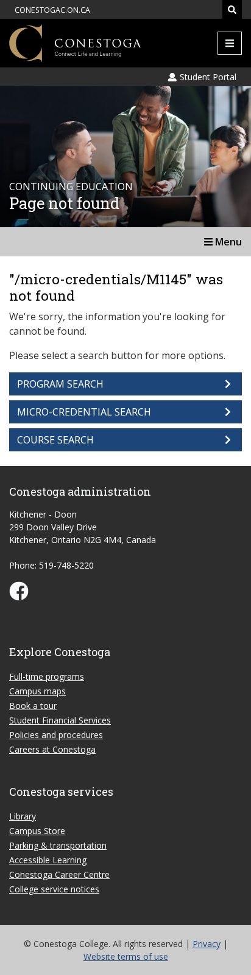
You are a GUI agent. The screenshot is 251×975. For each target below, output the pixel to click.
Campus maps (37, 691)
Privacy (207, 943)
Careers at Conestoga (52, 749)
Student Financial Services (60, 720)
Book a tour (33, 705)
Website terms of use (125, 956)
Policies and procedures (56, 735)
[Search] (232, 9)
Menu (227, 241)
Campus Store (37, 830)
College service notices (54, 889)
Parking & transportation (58, 845)
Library (22, 816)
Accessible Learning (48, 860)
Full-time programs (46, 676)
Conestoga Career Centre (59, 874)
